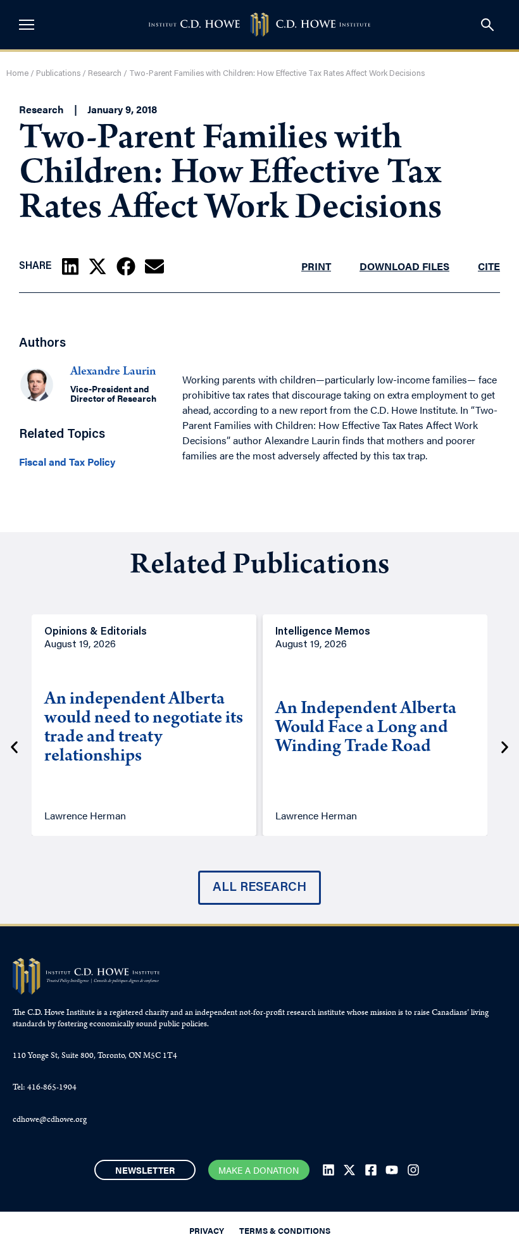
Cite (489, 266)
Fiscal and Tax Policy (67, 462)
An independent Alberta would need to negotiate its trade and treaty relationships (143, 729)
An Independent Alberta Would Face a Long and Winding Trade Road (365, 728)
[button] (70, 266)
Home (17, 74)
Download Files (404, 266)
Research (105, 74)
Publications (58, 74)
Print (316, 266)
